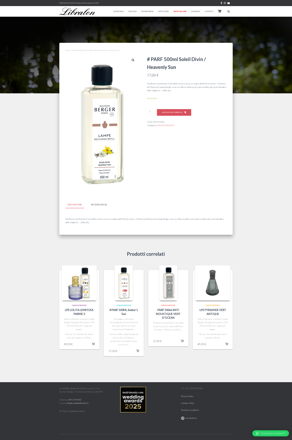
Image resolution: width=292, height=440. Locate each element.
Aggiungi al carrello (172, 112)
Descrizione (75, 204)
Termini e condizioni (190, 410)
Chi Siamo (195, 11)
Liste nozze (163, 11)
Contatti (209, 11)
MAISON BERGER (78, 50)
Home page (118, 11)
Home (67, 50)
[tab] (77, 204)
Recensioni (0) (99, 204)
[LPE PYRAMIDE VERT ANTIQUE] (213, 282)
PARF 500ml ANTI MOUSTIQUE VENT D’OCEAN (168, 313)
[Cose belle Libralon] (77, 11)
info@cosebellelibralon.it (77, 403)
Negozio (132, 11)
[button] (270, 433)
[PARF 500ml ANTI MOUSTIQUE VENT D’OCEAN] (168, 282)
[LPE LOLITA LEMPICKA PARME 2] (79, 282)
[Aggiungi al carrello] (93, 344)
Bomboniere (147, 11)
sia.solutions (190, 418)
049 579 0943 (74, 399)
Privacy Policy (187, 396)
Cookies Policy (187, 403)
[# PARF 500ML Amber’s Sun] (124, 282)
